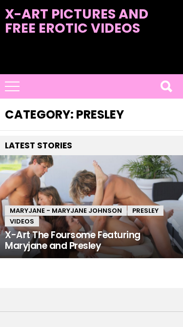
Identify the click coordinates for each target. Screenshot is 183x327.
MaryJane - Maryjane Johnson (66, 210)
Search (166, 86)
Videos (22, 221)
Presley (145, 210)
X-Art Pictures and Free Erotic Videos (76, 21)
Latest (91, 68)
